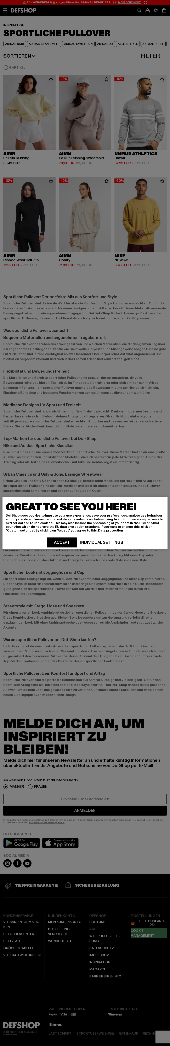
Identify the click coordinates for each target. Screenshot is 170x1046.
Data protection (110, 530)
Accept (62, 542)
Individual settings (101, 542)
